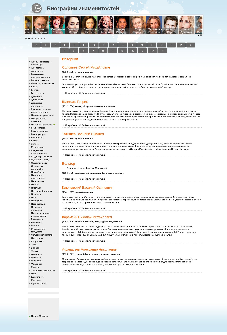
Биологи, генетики (40, 80)
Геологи (35, 90)
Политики (36, 194)
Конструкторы (38, 134)
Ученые (35, 248)
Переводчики (37, 181)
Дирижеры (36, 103)
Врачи (34, 86)
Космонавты (37, 137)
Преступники (37, 200)
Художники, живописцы (43, 270)
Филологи (36, 257)
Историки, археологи (41, 124)
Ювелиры (36, 280)
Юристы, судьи (38, 283)
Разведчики (37, 219)
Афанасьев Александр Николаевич (90, 249)
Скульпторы (37, 238)
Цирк (33, 273)
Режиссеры (36, 222)
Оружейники (37, 172)
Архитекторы (37, 68)
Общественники (39, 163)
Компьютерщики (39, 131)
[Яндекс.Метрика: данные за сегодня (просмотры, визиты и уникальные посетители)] (38, 316)
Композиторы (38, 128)
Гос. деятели (37, 93)
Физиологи (36, 254)
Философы (36, 260)
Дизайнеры (36, 96)
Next (198, 24)
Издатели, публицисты (42, 115)
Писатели (36, 188)
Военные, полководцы (42, 83)
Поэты (34, 197)
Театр (34, 244)
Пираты (35, 184)
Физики (34, 251)
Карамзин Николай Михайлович (87, 217)
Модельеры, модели (41, 156)
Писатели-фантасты (41, 191)
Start (198, 35)
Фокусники (36, 264)
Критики (35, 140)
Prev (28, 24)
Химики (35, 267)
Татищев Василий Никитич (83, 134)
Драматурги (37, 106)
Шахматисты (37, 277)
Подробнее (71, 93)
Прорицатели (38, 204)
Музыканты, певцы (40, 159)
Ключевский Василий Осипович (87, 187)
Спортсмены (37, 241)
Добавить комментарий (93, 93)
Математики (37, 147)
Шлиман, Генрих (75, 102)
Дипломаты (37, 99)
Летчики (35, 144)
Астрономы (37, 71)
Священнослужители (42, 235)
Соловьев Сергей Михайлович (86, 67)
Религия (35, 225)
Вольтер (68, 163)
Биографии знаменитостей (83, 8)
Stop (201, 35)
